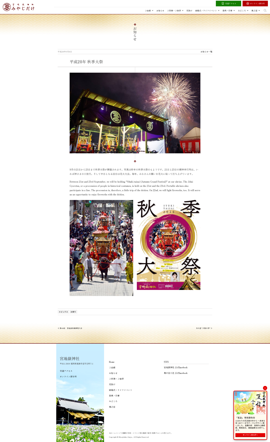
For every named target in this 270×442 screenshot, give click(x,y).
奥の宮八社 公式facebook (175, 372)
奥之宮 (254, 10)
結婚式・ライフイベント (206, 10)
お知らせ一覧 (206, 51)
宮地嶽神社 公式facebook (175, 367)
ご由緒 (148, 10)
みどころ (242, 10)
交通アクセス (230, 3)
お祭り (73, 311)
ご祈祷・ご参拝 (174, 10)
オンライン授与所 (257, 3)
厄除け (189, 10)
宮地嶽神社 (18, 7)
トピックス (63, 311)
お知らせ (160, 10)
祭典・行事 (227, 10)
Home (111, 361)
